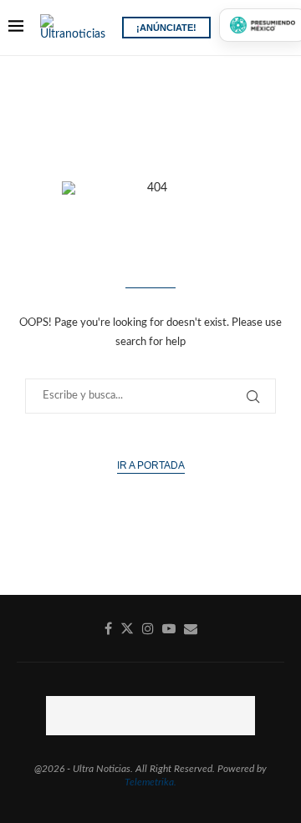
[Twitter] (127, 628)
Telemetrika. (150, 782)
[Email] (190, 628)
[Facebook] (108, 628)
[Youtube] (169, 628)
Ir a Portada (151, 465)
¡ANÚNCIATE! (166, 28)
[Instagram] (148, 628)
